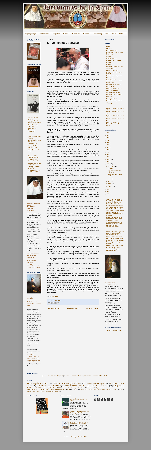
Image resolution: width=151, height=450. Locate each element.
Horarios (86, 34)
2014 (108, 161)
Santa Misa (109, 97)
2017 (108, 154)
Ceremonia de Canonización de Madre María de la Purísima (79, 423)
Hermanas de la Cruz (112, 70)
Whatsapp (109, 103)
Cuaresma (109, 62)
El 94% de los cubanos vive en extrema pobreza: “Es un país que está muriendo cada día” (114, 207)
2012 (108, 189)
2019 (108, 149)
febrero (110, 186)
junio (109, 181)
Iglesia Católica (110, 78)
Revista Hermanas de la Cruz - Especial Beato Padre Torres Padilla (114, 124)
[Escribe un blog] (51, 303)
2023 (108, 140)
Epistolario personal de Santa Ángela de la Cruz (114, 67)
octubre (110, 168)
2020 (108, 147)
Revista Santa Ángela (112, 90)
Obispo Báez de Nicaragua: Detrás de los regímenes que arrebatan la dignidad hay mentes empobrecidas (114, 201)
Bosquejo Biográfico (112, 50)
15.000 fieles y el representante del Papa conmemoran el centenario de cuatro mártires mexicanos (115, 213)
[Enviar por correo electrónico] (49, 303)
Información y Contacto (100, 34)
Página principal (30, 34)
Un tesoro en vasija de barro (114, 101)
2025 (108, 135)
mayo (110, 183)
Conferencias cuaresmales (113, 60)
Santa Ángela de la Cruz (113, 92)
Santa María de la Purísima (114, 94)
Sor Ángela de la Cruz (112, 99)
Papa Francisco (58, 300)
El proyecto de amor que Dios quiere (34, 146)
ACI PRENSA (55, 296)
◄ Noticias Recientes (53, 308)
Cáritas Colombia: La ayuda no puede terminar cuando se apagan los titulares (115, 233)
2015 (108, 159)
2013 (108, 164)
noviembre (111, 166)
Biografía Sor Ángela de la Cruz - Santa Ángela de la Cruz (79, 412)
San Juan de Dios (33, 118)
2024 (108, 137)
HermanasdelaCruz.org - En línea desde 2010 (75, 437)
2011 (108, 191)
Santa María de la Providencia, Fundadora (33, 130)
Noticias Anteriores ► (92, 308)
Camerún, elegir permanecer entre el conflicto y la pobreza (114, 237)
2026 (108, 133)
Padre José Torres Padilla (113, 84)
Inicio (44, 376)
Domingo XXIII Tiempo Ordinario (33, 160)
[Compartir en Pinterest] (58, 303)
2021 (108, 145)
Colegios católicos (111, 58)
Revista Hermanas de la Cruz (114, 88)
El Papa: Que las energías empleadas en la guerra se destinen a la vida (113, 249)
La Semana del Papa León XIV (114, 245)
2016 (108, 157)
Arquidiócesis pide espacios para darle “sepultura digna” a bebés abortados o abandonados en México (114, 224)
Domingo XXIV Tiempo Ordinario (33, 156)
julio (109, 179)
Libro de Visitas (117, 34)
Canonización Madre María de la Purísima (37, 389)
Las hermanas (44, 34)
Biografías (56, 34)
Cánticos (108, 56)
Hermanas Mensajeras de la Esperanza (35, 391)
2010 (108, 194)
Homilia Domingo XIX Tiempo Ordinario (34, 171)
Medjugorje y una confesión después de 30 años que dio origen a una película (114, 218)
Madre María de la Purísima (114, 80)
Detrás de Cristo (32, 143)
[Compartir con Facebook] (56, 303)
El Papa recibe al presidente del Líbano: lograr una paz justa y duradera (115, 242)
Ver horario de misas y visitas (113, 330)
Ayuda (108, 46)
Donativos (76, 34)
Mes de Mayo (110, 82)
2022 (108, 142)
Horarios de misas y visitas (114, 76)
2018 (108, 152)
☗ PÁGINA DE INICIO (72, 308)
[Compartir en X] (53, 303)
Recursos (66, 34)
